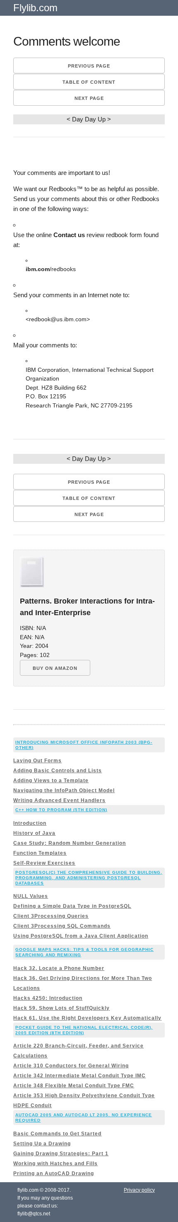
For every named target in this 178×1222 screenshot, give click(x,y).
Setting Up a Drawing (42, 1144)
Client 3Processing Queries (51, 916)
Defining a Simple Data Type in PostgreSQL (72, 906)
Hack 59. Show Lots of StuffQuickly (61, 1008)
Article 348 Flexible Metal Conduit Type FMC (73, 1086)
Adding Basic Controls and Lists (57, 770)
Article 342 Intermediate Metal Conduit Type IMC (79, 1076)
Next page (89, 98)
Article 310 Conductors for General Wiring (71, 1066)
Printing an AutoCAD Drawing (53, 1173)
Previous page (89, 65)
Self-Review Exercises (44, 863)
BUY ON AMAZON (55, 668)
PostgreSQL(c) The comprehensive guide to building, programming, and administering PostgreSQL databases (88, 877)
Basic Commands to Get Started (57, 1134)
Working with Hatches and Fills (55, 1163)
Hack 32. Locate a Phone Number (58, 968)
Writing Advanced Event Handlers (59, 800)
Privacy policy (139, 1190)
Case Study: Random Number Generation (69, 843)
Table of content (89, 82)
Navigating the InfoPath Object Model (64, 790)
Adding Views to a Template (51, 780)
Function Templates (40, 853)
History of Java (34, 833)
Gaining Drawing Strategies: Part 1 (60, 1154)
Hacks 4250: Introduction (47, 998)
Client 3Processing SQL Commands (62, 926)
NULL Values (30, 896)
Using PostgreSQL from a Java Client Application (80, 936)
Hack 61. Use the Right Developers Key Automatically (87, 1018)
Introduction (29, 823)
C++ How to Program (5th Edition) (61, 809)
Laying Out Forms (37, 761)
